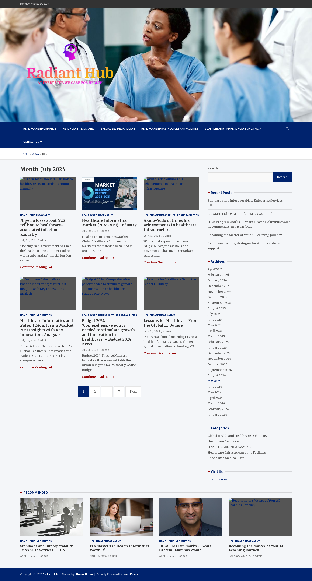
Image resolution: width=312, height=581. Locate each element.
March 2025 (216, 336)
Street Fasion (217, 479)
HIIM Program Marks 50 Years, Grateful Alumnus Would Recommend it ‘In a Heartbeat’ (185, 550)
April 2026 (215, 269)
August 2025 (217, 308)
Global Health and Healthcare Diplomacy (233, 128)
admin (43, 240)
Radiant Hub (50, 574)
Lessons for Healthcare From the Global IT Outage (171, 323)
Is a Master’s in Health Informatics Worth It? (240, 214)
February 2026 (218, 275)
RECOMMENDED (35, 492)
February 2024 (218, 409)
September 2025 (220, 303)
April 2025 (215, 331)
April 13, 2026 (167, 556)
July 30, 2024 (90, 231)
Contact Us (31, 142)
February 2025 (218, 342)
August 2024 (217, 375)
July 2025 (214, 314)
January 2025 (217, 348)
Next (133, 391)
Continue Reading (34, 267)
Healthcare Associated (78, 128)
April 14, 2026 (98, 556)
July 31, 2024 (28, 240)
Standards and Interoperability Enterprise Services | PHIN (46, 548)
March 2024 (216, 403)
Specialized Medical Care (118, 128)
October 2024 (218, 364)
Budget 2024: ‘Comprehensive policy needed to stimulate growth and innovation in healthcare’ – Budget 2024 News (108, 332)
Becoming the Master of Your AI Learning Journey (245, 235)
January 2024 (217, 415)
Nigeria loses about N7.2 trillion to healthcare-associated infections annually (42, 227)
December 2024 (219, 353)
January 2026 (217, 280)
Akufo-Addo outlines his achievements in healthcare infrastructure (170, 225)
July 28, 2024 (28, 340)
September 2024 (220, 370)
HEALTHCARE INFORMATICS (39, 128)
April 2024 (215, 398)
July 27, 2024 (152, 331)
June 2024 (215, 387)
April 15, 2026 (28, 556)
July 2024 (214, 381)
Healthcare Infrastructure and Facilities (169, 128)
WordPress (131, 574)
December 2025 (219, 286)
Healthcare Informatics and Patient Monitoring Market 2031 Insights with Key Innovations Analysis (47, 327)
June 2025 (215, 320)
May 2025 (215, 325)
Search (213, 168)
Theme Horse (84, 574)
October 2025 (217, 297)
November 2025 (219, 292)
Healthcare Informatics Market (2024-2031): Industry (109, 222)
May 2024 (215, 392)
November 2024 (219, 359)
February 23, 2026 (240, 556)
